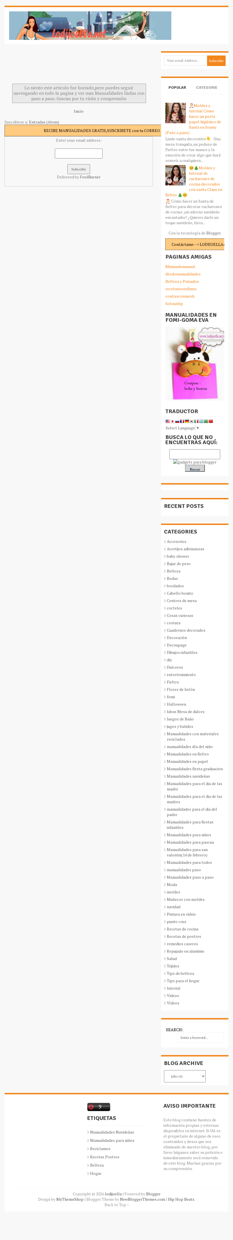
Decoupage (177, 645)
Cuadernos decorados (186, 630)
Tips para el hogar (183, 980)
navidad (173, 906)
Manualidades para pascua (190, 842)
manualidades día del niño (190, 746)
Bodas (172, 578)
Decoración (177, 637)
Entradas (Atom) (44, 122)
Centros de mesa (182, 600)
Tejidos (173, 966)
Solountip (174, 303)
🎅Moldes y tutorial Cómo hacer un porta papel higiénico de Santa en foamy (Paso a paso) (193, 119)
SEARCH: (174, 1029)
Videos (173, 995)
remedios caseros (182, 943)
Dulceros (175, 667)
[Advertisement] (50, 65)
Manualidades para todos (189, 862)
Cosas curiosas (180, 615)
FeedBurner (90, 177)
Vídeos (173, 1003)
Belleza (173, 571)
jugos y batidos (180, 726)
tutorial (173, 988)
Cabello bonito (180, 593)
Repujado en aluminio (185, 951)
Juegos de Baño (180, 719)
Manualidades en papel (187, 761)
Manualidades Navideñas (112, 1132)
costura (173, 622)
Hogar (95, 1173)
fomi (171, 696)
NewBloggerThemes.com (142, 1199)
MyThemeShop (70, 1199)
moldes (173, 892)
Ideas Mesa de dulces (186, 711)
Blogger (213, 233)
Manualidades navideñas (188, 776)
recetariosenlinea (180, 288)
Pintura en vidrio (181, 914)
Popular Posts (177, 92)
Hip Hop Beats (181, 1199)
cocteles (174, 608)
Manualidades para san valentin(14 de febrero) (187, 852)
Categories (206, 92)
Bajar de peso (179, 563)
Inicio (79, 111)
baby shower (178, 556)
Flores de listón (181, 689)
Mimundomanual (180, 266)
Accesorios (176, 541)
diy (169, 659)
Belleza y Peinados (182, 281)
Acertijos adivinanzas (185, 548)
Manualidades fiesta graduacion (195, 768)
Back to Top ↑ (117, 1204)
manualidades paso (184, 869)
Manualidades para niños (189, 834)
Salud (172, 958)
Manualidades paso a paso (190, 877)
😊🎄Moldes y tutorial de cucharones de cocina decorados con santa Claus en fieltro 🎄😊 (193, 181)
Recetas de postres (184, 936)
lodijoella (113, 1193)
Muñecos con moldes (186, 899)
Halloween (176, 704)
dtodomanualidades (183, 274)
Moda (172, 884)
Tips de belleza (180, 973)
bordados (175, 585)
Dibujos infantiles (182, 652)
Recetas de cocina (182, 929)
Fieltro (173, 682)
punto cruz (176, 921)
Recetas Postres (104, 1156)
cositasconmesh (179, 296)
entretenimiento (181, 674)
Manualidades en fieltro (188, 754)
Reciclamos (100, 1148)
